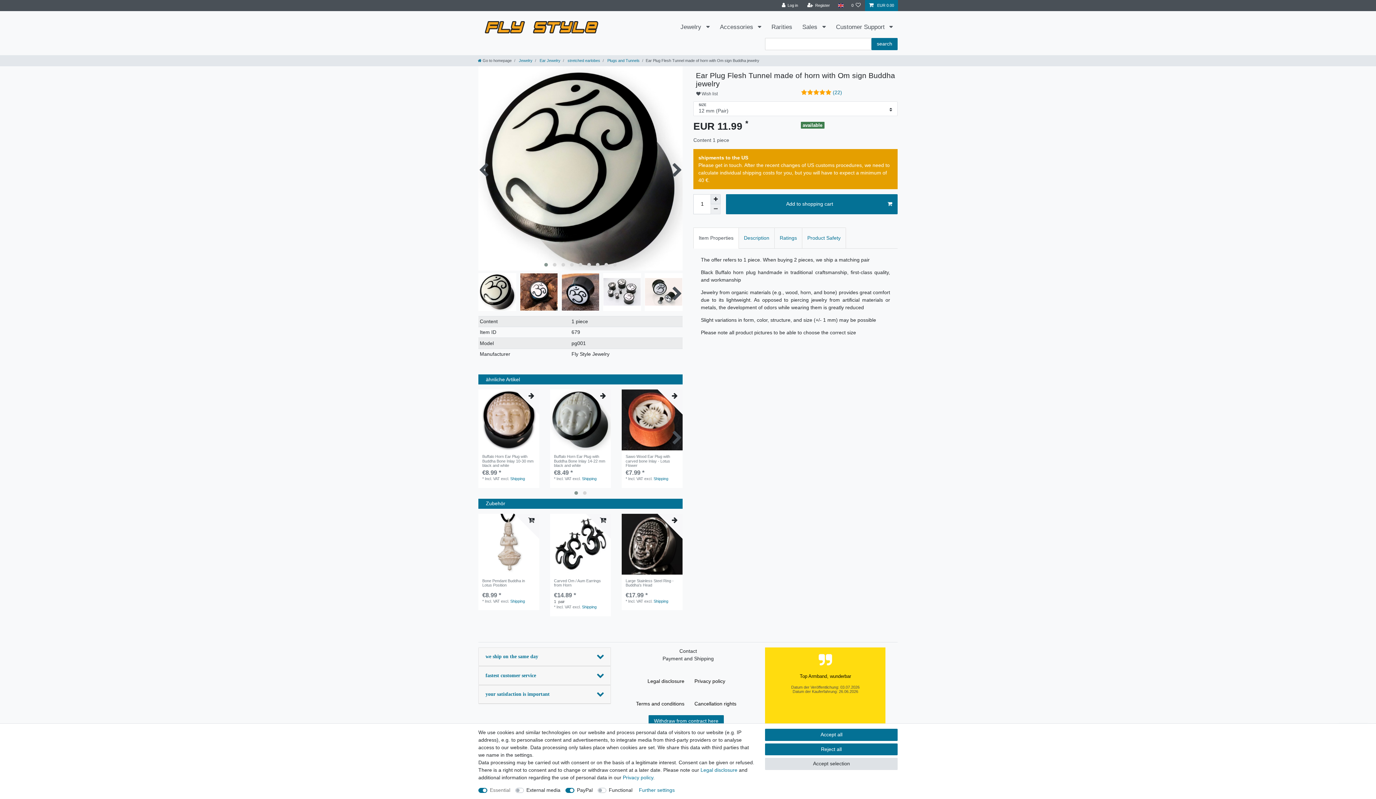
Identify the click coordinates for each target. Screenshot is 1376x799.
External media (543, 790)
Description (756, 238)
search (884, 44)
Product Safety (824, 238)
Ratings (788, 238)
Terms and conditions (660, 704)
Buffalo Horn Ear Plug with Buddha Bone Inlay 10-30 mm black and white (508, 461)
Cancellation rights (715, 704)
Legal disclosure (666, 681)
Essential (500, 790)
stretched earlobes (583, 60)
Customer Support (861, 27)
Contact (688, 651)
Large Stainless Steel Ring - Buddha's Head (650, 583)
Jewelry (691, 27)
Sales (810, 27)
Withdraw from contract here (686, 721)
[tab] (716, 238)
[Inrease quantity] (716, 199)
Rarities (781, 27)
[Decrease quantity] (716, 209)
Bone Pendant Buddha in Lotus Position (503, 583)
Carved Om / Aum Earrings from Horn (577, 583)
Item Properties (716, 238)
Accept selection (831, 763)
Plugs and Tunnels (623, 60)
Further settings (657, 790)
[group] (508, 419)
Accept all (831, 734)
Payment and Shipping (688, 658)
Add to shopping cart (809, 204)
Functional (620, 790)
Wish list (709, 93)
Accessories (737, 27)
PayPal (585, 790)
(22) (837, 92)
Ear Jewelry (549, 60)
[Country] (840, 5)
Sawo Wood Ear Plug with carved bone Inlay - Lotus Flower (648, 461)
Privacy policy (709, 681)
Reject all (831, 749)
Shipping (517, 479)
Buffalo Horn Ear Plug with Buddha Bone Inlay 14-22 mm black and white (579, 461)
